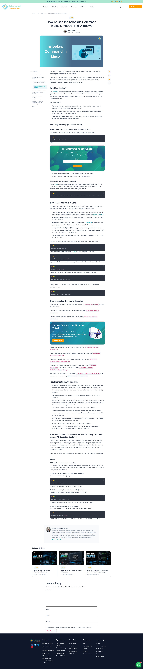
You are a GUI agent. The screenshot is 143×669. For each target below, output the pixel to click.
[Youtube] (32, 647)
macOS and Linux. (98, 214)
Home (33, 13)
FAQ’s (33, 106)
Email (77, 159)
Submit (77, 166)
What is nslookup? (36, 74)
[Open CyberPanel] (58, 7)
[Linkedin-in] (38, 645)
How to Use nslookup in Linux (39, 90)
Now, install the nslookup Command (39, 87)
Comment (49, 590)
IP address (88, 222)
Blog (38, 13)
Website (48, 621)
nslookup (56, 91)
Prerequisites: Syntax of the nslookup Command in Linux (40, 82)
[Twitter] (35, 645)
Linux (42, 13)
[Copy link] (109, 82)
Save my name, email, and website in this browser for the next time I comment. (69, 627)
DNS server (74, 251)
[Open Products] (49, 7)
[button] (103, 136)
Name (48, 609)
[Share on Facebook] (109, 79)
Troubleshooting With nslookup (37, 96)
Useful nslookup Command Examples (38, 93)
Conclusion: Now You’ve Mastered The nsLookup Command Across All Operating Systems (37, 102)
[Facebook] (32, 645)
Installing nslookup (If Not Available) (38, 78)
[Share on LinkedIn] (109, 75)
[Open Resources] (77, 7)
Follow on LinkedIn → (57, 539)
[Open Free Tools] (68, 7)
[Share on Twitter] (109, 71)
